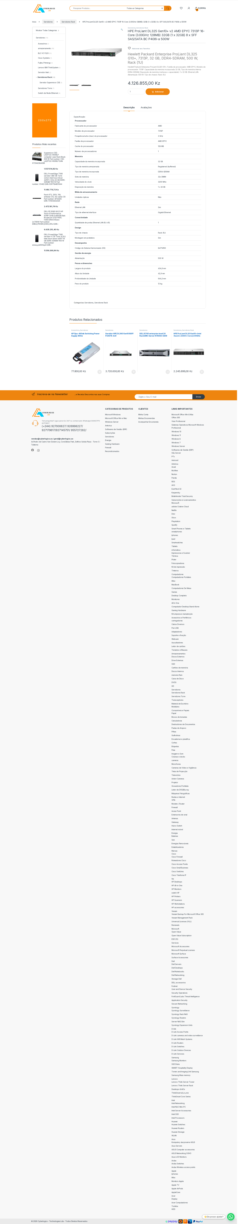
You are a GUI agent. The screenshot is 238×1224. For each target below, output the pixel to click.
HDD (173, 1209)
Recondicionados (112, 451)
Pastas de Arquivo (179, 728)
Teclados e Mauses (179, 650)
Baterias (175, 836)
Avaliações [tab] (146, 107)
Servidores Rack (68, 22)
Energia (108, 440)
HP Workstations (178, 904)
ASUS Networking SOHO (181, 1153)
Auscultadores (177, 643)
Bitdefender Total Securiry (182, 496)
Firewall (108, 447)
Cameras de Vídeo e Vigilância (184, 768)
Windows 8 (176, 439)
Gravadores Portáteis (180, 786)
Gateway (175, 822)
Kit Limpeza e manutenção (182, 614)
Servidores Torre (46, 88)
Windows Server (112, 422)
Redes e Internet (178, 797)
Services (175, 943)
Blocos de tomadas (179, 717)
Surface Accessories (180, 957)
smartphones (177, 532)
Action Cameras (178, 779)
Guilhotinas (176, 735)
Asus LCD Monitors (179, 1157)
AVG (173, 485)
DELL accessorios (179, 983)
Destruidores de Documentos (183, 724)
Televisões (176, 775)
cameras (175, 760)
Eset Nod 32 (176, 489)
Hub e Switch (177, 826)
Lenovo (175, 1079)
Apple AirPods (177, 1188)
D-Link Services (178, 1054)
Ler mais (168, 372)
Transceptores (177, 700)
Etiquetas (175, 746)
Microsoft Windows (113, 414)
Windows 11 (176, 435)
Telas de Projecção (179, 771)
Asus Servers (177, 1146)
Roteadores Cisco (179, 860)
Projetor (175, 782)
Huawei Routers (178, 1128)
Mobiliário (175, 707)
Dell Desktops (177, 968)
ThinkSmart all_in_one (180, 1093)
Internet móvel (177, 829)
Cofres (174, 743)
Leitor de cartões (178, 646)
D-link (174, 1029)
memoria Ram (177, 675)
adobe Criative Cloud (180, 506)
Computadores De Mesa (181, 588)
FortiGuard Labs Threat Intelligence (186, 996)
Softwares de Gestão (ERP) (116, 429)
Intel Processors (178, 1118)
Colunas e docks (178, 757)
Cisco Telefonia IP (179, 875)
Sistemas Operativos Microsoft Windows (188, 425)
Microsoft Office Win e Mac (116, 418)
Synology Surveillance (181, 1010)
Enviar (198, 397)
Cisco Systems (45, 58)
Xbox (174, 518)
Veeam (174, 911)
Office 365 (176, 417)
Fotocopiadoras (178, 563)
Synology (175, 1007)
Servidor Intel (44, 72)
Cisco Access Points (180, 864)
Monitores (176, 599)
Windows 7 (176, 443)
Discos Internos (178, 671)
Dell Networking (178, 975)
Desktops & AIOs (178, 1089)
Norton (174, 474)
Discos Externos (178, 657)
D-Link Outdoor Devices (181, 1050)
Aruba (174, 1161)
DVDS (174, 682)
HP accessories (178, 907)
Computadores (177, 574)
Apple (174, 1171)
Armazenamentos (178, 654)
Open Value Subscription (182, 935)
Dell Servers (176, 964)
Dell (173, 961)
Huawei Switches (178, 1124)
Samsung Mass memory (181, 1075)
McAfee (175, 470)
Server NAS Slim (178, 1021)
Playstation (176, 521)
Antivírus (108, 426)
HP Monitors (176, 889)
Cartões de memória (180, 668)
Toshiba (175, 1206)
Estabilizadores (178, 847)
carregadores (177, 621)
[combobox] (97, 8)
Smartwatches (177, 542)
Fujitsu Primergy (45, 63)
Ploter (174, 559)
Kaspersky (176, 493)
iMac (173, 581)
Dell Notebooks (178, 971)
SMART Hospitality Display (182, 1068)
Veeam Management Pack (182, 918)
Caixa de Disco (178, 679)
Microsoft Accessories (180, 946)
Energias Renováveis (180, 843)
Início (34, 22)
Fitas (173, 750)
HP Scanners (177, 900)
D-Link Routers (177, 1043)
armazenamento (46, 48)
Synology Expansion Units (182, 1025)
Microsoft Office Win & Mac (182, 414)
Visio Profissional (178, 421)
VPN (173, 800)
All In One (175, 603)
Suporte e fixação (179, 635)
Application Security (179, 1000)
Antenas (175, 818)
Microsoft (175, 503)
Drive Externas (177, 660)
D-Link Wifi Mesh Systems (182, 1039)
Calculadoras (177, 721)
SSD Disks (176, 1064)
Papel (174, 713)
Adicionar (159, 92)
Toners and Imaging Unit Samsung (185, 1072)
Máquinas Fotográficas (181, 793)
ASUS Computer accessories (183, 1150)
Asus (173, 1139)
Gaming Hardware (112, 444)
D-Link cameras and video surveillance (187, 1035)
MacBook (175, 585)
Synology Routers (179, 1018)
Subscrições (110, 433)
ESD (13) (175, 939)
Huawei (175, 1121)
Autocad (175, 460)
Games (174, 592)
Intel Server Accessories (181, 1111)
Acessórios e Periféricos (181, 618)
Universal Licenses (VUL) (182, 921)
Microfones (176, 764)
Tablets (175, 546)
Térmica (175, 556)
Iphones (175, 535)
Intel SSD (175, 1114)
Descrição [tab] (129, 107)
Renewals (175, 925)
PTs (173, 456)
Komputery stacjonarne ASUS (183, 1142)
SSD (173, 664)
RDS (173, 482)
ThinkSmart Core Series (181, 1096)
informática (176, 550)
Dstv (173, 514)
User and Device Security (182, 989)
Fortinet (175, 986)
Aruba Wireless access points (183, 1167)
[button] (122, 29)
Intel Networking (178, 1103)
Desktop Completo (179, 595)
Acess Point (176, 811)
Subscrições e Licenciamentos (184, 500)
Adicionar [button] (98, 372)
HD (173, 686)
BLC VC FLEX (45, 53)
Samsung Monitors (179, 1060)
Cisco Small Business (180, 868)
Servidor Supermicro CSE (51, 82)
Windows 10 (176, 431)
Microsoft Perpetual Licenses (183, 950)
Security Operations (179, 993)
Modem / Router (178, 804)
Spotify (174, 525)
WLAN (174, 1135)
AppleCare (176, 1192)
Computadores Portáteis (181, 577)
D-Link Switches (178, 1046)
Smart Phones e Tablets (181, 529)
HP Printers (176, 896)
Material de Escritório (180, 704)
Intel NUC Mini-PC (179, 1107)
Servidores (48, 22)
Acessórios (75, 330)
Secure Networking (179, 1004)
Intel (173, 1100)
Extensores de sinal (179, 815)
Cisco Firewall (177, 857)
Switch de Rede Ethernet (49, 93)
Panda (174, 478)
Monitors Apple (178, 1181)
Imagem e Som (177, 754)
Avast (174, 467)
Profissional (176, 428)
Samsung (175, 1058)
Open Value (176, 932)
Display (174, 1199)
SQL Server (176, 453)
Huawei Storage (178, 1132)
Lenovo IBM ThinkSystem (49, 67)
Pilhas (174, 732)
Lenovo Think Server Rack (182, 1085)
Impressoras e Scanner (181, 553)
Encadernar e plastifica (181, 739)
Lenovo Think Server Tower (183, 1082)
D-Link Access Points (180, 1032)
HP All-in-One (177, 885)
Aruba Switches (178, 1164)
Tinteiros (175, 571)
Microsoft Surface (179, 954)
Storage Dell (176, 979)
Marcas (174, 851)
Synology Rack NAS (180, 1014)
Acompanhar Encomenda (148, 422)
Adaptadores (177, 632)
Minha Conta (143, 414)
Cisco (174, 854)
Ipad (173, 539)
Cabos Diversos (178, 624)
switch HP (175, 893)
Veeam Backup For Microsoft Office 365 (188, 914)
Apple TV (175, 1185)
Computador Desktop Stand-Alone (185, 607)
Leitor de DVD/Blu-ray (180, 790)
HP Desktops (177, 882)
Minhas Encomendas (146, 418)
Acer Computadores (180, 1203)
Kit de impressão (178, 567)
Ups (173, 840)
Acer (173, 1196)
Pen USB (175, 628)
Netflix (174, 510)
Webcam (175, 639)
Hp (173, 879)
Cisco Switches (178, 871)
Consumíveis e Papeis (180, 710)
